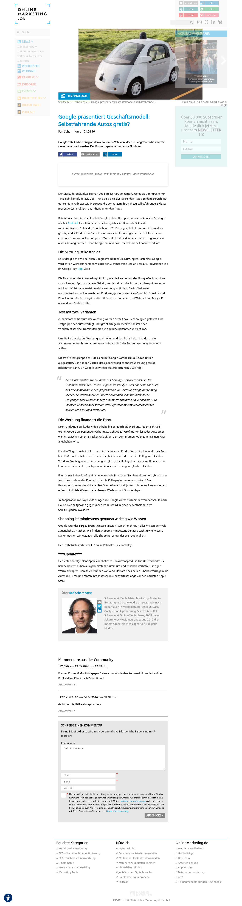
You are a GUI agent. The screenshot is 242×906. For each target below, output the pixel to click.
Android (73, 223)
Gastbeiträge (185, 853)
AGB (180, 877)
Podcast (123, 881)
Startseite (64, 102)
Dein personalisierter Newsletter (138, 853)
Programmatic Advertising (74, 867)
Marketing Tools (68, 872)
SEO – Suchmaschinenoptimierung (79, 853)
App (80, 268)
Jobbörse (29, 84)
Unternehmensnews (32, 51)
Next (222, 60)
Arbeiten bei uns (188, 862)
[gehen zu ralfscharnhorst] (99, 606)
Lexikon (24, 60)
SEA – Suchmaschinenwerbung (77, 858)
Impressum (185, 867)
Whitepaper (31, 66)
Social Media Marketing (73, 848)
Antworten (65, 684)
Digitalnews (27, 46)
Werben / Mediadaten (191, 848)
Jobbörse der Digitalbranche (135, 872)
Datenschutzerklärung (117, 811)
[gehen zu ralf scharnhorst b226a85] (99, 610)
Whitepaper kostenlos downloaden (139, 858)
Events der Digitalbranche (134, 877)
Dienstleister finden (130, 867)
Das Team (184, 858)
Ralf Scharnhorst (80, 593)
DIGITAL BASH (31, 105)
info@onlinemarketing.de (133, 801)
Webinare (29, 71)
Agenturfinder (127, 848)
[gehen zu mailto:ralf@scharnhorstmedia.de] (99, 602)
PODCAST (28, 112)
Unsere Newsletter (31, 56)
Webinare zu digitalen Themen (137, 862)
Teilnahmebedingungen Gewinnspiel (200, 881)
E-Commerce (66, 862)
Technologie (80, 102)
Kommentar (68, 743)
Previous (180, 60)
